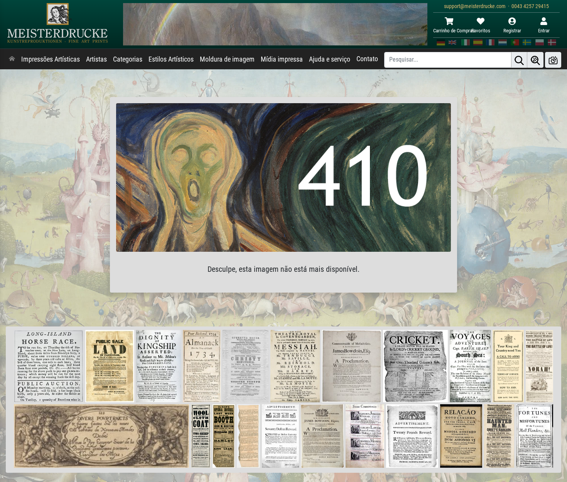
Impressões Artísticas (50, 59)
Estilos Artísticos (171, 59)
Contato (367, 59)
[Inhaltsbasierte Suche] (535, 60)
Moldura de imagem (227, 59)
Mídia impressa (282, 59)
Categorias (127, 59)
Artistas (96, 59)
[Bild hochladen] (553, 60)
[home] (12, 59)
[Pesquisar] (519, 60)
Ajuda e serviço (329, 59)
